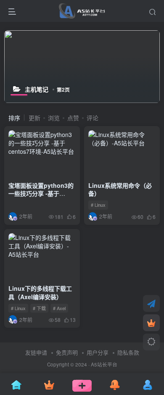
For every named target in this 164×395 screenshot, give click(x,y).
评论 (92, 117)
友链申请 (36, 352)
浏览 (54, 117)
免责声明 (67, 352)
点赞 (73, 117)
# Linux (98, 204)
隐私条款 (128, 352)
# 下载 (39, 308)
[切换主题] (151, 342)
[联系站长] (151, 303)
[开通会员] (151, 322)
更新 (34, 117)
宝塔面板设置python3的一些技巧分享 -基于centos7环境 (41, 193)
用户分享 (97, 352)
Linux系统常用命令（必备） (120, 189)
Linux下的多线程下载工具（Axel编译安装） (40, 292)
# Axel (59, 308)
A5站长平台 (104, 364)
